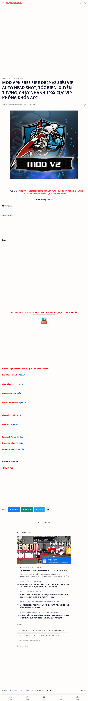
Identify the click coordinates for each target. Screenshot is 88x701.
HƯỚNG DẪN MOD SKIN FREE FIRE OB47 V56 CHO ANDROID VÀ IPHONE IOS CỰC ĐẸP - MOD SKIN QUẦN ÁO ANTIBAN (44, 616)
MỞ (44, 319)
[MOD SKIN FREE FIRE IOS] (51, 602)
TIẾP (44, 322)
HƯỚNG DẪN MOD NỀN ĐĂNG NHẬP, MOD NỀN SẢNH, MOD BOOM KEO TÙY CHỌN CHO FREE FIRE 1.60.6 (44, 596)
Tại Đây (20, 437)
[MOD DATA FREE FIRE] (35, 592)
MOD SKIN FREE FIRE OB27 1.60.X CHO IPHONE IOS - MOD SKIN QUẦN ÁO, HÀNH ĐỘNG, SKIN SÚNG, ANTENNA (44, 585)
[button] (81, 3)
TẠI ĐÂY (21, 375)
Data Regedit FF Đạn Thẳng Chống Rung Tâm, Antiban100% (43, 570)
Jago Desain (67, 690)
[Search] (84, 3)
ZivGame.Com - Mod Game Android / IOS (23, 690)
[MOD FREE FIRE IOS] (34, 581)
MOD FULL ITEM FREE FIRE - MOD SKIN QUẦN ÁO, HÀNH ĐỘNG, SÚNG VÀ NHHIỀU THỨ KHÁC (45, 606)
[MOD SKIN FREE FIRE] (34, 567)
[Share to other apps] (48, 509)
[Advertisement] (44, 24)
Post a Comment (44, 522)
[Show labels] (23, 646)
